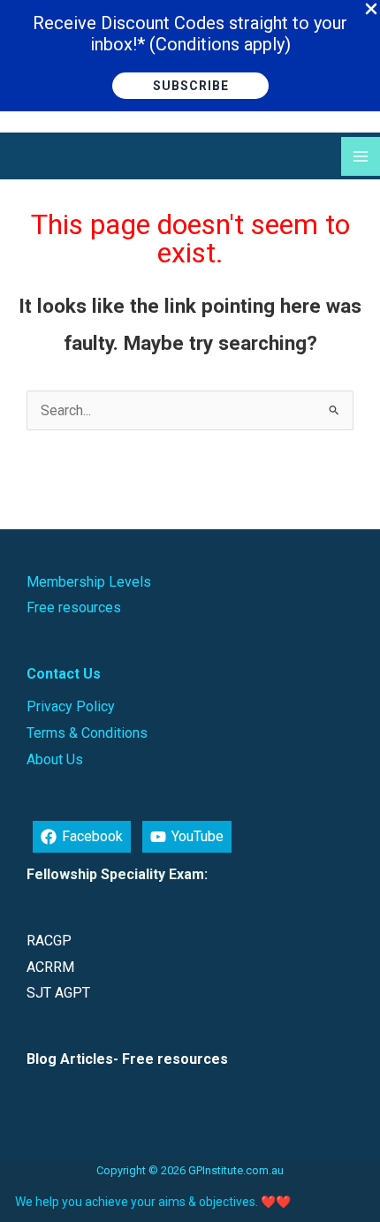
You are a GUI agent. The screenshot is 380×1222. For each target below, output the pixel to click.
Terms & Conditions (87, 733)
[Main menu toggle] (360, 156)
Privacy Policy (71, 706)
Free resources (74, 607)
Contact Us (64, 673)
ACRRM (50, 967)
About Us (55, 759)
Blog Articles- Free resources (127, 1059)
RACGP (49, 940)
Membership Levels (89, 581)
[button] (190, 85)
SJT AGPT (58, 992)
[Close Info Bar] (371, 9)
